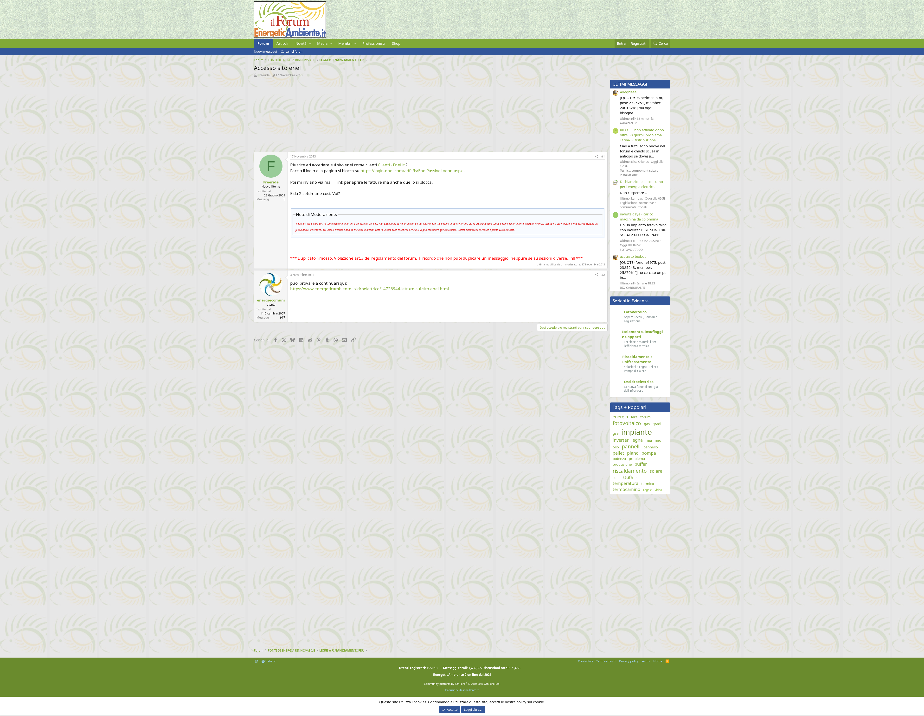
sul (638, 477)
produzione (622, 464)
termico (647, 483)
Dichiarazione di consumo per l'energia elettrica (641, 184)
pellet (618, 453)
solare (656, 471)
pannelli (631, 446)
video (658, 490)
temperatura (625, 483)
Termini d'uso (606, 661)
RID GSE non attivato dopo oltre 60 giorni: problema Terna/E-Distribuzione (642, 134)
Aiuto (646, 661)
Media (322, 43)
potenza (619, 458)
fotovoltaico (627, 423)
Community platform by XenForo (462, 683)
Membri (345, 43)
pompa (649, 453)
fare (634, 417)
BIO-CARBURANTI (632, 287)
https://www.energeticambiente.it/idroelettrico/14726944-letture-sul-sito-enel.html (369, 288)
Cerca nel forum (292, 51)
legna (637, 440)
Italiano (270, 661)
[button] (310, 43)
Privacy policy (629, 661)
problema (637, 458)
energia (620, 417)
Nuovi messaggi (265, 51)
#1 (603, 156)
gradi (657, 423)
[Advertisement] (398, 113)
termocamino (626, 489)
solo (616, 477)
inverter (621, 440)
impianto (636, 432)
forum (645, 417)
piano (633, 453)
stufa (627, 477)
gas (647, 423)
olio (616, 447)
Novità (300, 43)
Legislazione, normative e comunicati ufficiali (638, 205)
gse (615, 433)
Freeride (264, 75)
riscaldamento (630, 470)
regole (647, 490)
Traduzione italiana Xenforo (462, 690)
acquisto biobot (633, 256)
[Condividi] (596, 156)
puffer (641, 464)
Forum (263, 43)
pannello (650, 447)
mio (658, 440)
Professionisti (373, 43)
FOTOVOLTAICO (631, 249)
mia (649, 440)
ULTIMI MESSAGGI (630, 84)
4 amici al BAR (629, 123)
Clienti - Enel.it (391, 165)
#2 (603, 275)
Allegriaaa (628, 91)
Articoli (282, 43)
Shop (396, 43)
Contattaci (585, 661)
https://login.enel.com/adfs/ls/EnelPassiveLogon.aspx (411, 170)
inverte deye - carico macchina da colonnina (639, 216)
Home (657, 661)
